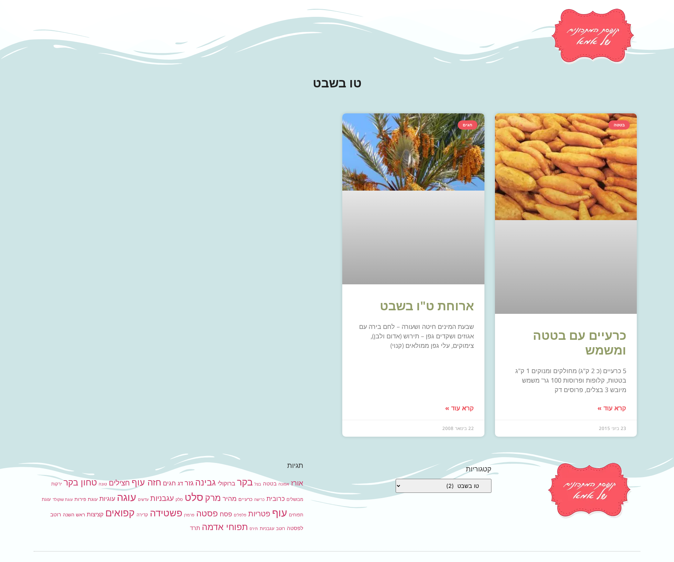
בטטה (270, 483)
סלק (179, 499)
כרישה (259, 499)
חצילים (119, 482)
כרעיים (245, 499)
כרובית (275, 498)
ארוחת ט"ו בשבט (427, 305)
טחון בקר (80, 482)
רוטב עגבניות (272, 528)
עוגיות (107, 498)
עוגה (126, 497)
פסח (226, 514)
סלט (194, 497)
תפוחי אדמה (225, 527)
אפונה (283, 484)
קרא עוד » (611, 408)
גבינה (205, 482)
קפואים (120, 513)
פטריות (259, 513)
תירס (254, 529)
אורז (297, 483)
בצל (258, 484)
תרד (195, 528)
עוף (279, 513)
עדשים (143, 499)
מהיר (230, 499)
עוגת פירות (86, 499)
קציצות (95, 514)
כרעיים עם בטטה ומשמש (579, 342)
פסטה (207, 513)
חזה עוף (146, 482)
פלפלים (240, 515)
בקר (245, 482)
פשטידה (166, 513)
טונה (103, 484)
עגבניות (162, 498)
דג (180, 483)
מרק (213, 497)
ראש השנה (74, 514)
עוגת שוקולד (63, 499)
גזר (189, 483)
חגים (169, 483)
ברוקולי (226, 483)
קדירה (142, 514)
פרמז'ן (189, 515)
